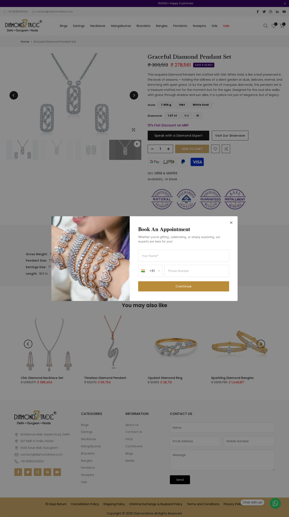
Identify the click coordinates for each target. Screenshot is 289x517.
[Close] (231, 223)
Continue (184, 286)
